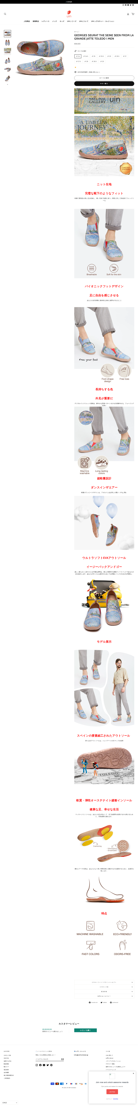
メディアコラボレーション (113, 1061)
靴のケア (6, 1067)
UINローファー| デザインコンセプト (104, 982)
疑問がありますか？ (104, 996)
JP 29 (102, 61)
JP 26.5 (117, 56)
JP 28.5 (94, 61)
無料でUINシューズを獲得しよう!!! (115, 1067)
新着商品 (36, 21)
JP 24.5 (85, 56)
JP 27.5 (78, 61)
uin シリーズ (71, 21)
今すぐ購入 (104, 83)
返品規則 (6, 1069)
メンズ (54, 21)
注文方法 (6, 1058)
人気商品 (27, 21)
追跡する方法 (7, 1061)
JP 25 (93, 56)
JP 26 (109, 56)
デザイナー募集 (110, 1064)
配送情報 (104, 991)
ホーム (76, 32)
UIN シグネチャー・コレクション (102, 21)
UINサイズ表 (104, 987)
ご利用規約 (7, 1078)
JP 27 (125, 56)
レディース (45, 21)
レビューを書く (85, 1030)
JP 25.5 (101, 56)
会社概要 (6, 1072)
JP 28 (86, 61)
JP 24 (78, 56)
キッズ (62, 21)
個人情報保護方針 (9, 1075)
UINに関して (109, 1055)
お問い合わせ (109, 1058)
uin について (83, 21)
